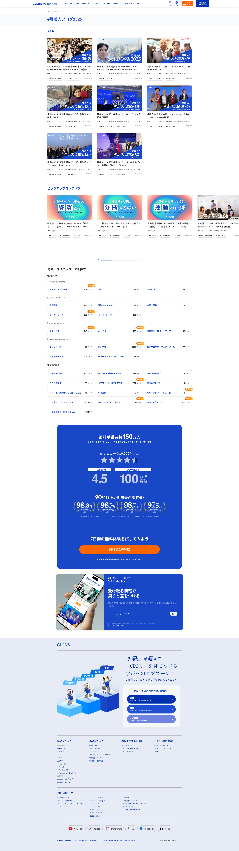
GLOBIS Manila (95, 810)
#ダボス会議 (170, 79)
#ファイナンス (221, 236)
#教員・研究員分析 (205, 236)
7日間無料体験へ (187, 3)
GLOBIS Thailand (96, 813)
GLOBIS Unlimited (63, 782)
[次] (141, 260)
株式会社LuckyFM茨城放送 (132, 809)
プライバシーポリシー (80, 841)
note (167, 828)
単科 (141, 709)
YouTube (79, 828)
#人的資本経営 (65, 236)
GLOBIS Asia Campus (97, 801)
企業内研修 (93, 746)
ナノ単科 (138, 719)
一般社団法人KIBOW (130, 801)
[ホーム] (49, 11)
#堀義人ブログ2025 (55, 79)
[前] (97, 260)
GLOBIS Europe (95, 807)
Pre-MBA (62, 767)
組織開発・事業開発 (96, 761)
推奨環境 (93, 841)
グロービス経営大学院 (64, 801)
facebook (149, 828)
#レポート (52, 236)
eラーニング (93, 752)
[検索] (170, 3)
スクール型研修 (94, 749)
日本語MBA (61, 749)
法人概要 (60, 841)
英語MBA (60, 761)
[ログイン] (177, 3)
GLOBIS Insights (127, 752)
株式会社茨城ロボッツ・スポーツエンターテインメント (135, 805)
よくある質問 (102, 841)
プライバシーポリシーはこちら (116, 625)
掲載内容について (130, 841)
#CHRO (77, 236)
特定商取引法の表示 (115, 841)
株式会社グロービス (64, 798)
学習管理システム (95, 758)
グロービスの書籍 (127, 746)
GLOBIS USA (94, 816)
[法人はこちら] (202, 3)
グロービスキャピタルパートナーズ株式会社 (70, 805)
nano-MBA (62, 764)
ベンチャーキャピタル (161, 746)
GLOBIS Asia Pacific (97, 798)
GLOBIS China (95, 804)
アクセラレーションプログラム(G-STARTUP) (165, 750)
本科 (142, 699)
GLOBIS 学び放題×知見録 (65, 779)
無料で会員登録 (119, 549)
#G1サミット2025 (73, 79)
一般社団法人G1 (128, 798)
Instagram (116, 828)
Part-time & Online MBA (67, 773)
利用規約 (68, 841)
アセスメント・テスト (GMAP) (99, 755)
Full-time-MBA (64, 770)
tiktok (97, 828)
